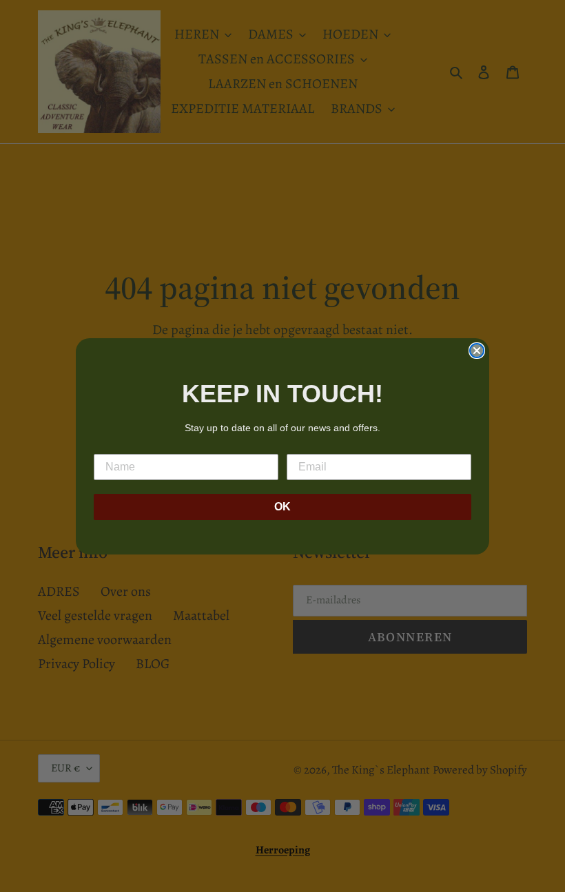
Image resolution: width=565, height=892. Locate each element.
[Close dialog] (477, 350)
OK (282, 506)
